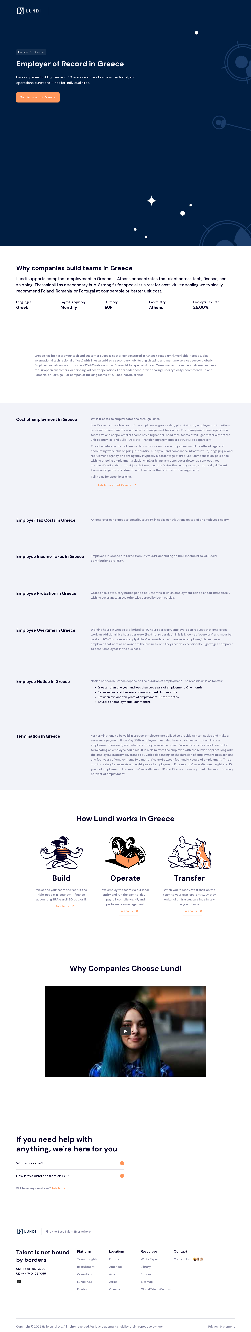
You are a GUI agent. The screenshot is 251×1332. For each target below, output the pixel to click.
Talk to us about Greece (37, 97)
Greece (39, 52)
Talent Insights (87, 1259)
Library (146, 1267)
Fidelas (82, 1289)
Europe (23, 52)
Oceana (114, 1289)
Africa (113, 1282)
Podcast (147, 1274)
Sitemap (147, 1282)
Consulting (84, 1274)
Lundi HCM (84, 1282)
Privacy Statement (221, 1326)
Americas (115, 1267)
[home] (32, 11)
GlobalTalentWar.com (156, 1289)
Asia (112, 1274)
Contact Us (182, 1259)
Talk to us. (59, 1188)
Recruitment (86, 1267)
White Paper (149, 1259)
